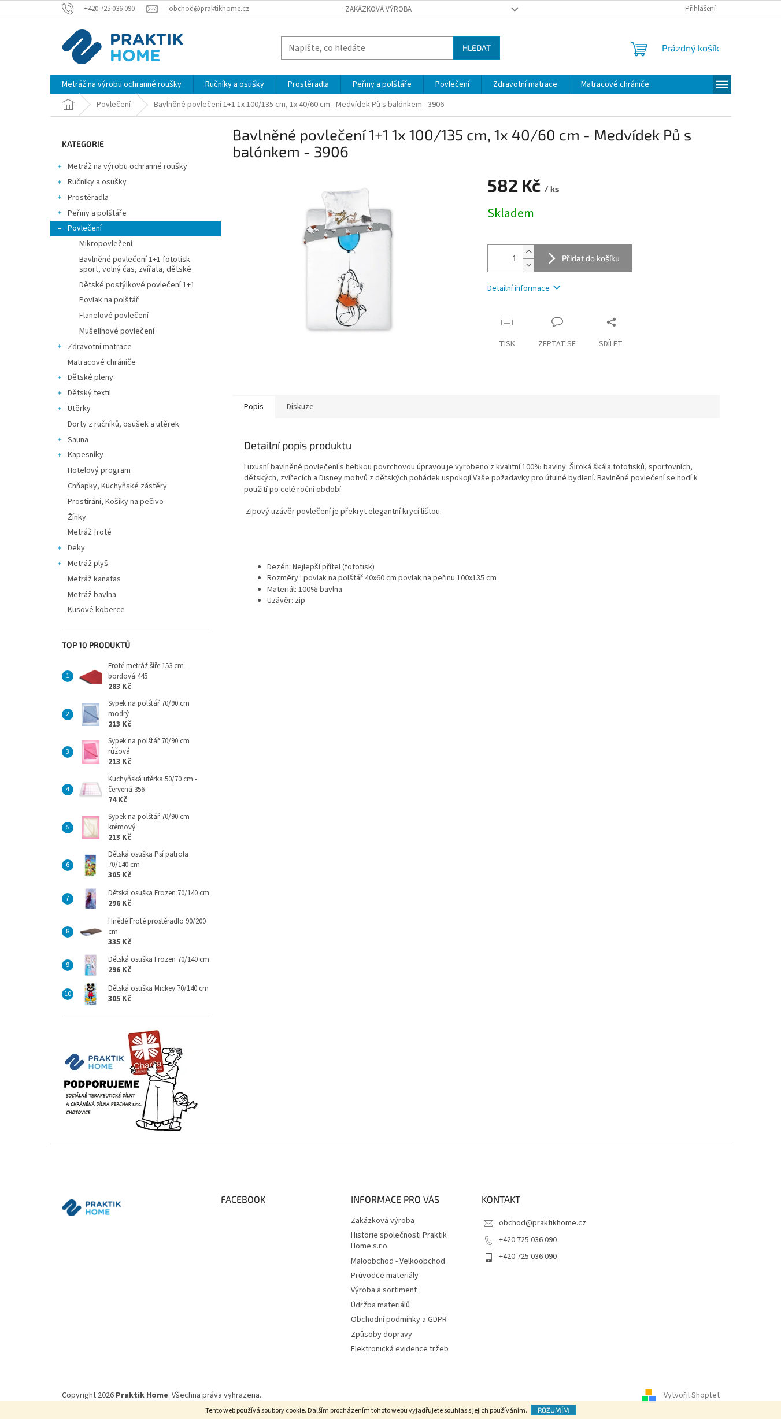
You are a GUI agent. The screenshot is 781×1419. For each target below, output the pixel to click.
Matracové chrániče (102, 362)
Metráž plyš (88, 563)
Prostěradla (88, 197)
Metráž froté (90, 532)
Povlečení (85, 228)
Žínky (77, 517)
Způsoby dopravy (381, 1334)
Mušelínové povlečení (116, 331)
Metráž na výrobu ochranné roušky (127, 166)
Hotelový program (99, 470)
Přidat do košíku (591, 258)
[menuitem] (121, 84)
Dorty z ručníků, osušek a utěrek (123, 424)
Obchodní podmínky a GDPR (399, 1319)
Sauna (78, 440)
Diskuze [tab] (300, 407)
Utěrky (79, 408)
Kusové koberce (96, 610)
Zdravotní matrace (100, 347)
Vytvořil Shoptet (692, 1395)
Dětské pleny (90, 377)
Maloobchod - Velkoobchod (398, 1261)
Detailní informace (518, 288)
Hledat (476, 48)
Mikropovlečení (105, 244)
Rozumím (553, 1410)
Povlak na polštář (109, 300)
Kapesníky (85, 455)
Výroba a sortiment (384, 1290)
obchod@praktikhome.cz (542, 1223)
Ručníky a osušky (97, 182)
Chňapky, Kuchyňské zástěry (117, 486)
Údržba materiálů (380, 1305)
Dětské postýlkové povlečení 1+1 (137, 285)
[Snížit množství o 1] (528, 265)
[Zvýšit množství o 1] (528, 251)
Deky (76, 548)
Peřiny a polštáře (97, 213)
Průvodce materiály (385, 1275)
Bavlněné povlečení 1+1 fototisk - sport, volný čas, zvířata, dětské (136, 264)
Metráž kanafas (94, 579)
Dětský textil (89, 393)
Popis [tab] (254, 407)
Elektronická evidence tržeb (400, 1349)
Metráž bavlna (93, 595)
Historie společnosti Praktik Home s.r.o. (399, 1240)
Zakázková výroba (378, 9)
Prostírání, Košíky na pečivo (116, 501)
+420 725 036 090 (528, 1240)
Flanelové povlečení (114, 315)
